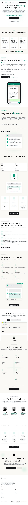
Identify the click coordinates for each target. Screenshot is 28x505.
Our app (16, 80)
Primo (24, 501)
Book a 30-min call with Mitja (22, 2)
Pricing (16, 2)
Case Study (9, 2)
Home (6, 2)
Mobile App (2, 493)
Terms (15, 492)
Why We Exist (2, 497)
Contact (16, 493)
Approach (13, 2)
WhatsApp (13, 80)
